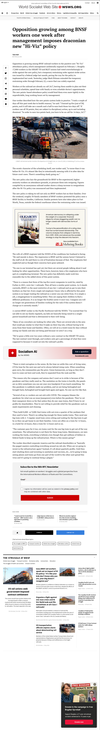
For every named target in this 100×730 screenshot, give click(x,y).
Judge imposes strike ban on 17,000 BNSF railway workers (45, 517)
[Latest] (7, 14)
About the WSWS (62, 18)
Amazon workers (30, 563)
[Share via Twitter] (5, 73)
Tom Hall (15, 55)
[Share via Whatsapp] (5, 78)
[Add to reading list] (5, 104)
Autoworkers (44, 561)
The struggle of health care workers (13, 563)
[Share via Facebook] (5, 67)
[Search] (97, 14)
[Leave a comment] (5, 98)
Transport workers (34, 543)
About (93, 3)
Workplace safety (64, 543)
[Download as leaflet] (5, 93)
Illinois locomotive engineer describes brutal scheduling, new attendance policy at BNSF (68, 517)
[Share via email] (5, 88)
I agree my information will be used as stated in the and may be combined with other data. (51, 490)
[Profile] (97, 3)
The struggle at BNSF (19, 543)
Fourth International (23, 18)
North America (17, 548)
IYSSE (53, 18)
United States (76, 543)
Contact (87, 3)
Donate (81, 18)
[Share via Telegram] (5, 83)
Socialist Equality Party (41, 18)
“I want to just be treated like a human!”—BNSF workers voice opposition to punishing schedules (23, 518)
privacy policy (69, 489)
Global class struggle (49, 543)
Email (23, 479)
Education (53, 561)
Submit (50, 498)
